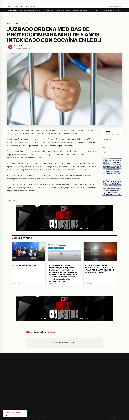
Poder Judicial (53, 139)
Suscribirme (114, 365)
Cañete (39, 388)
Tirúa (38, 399)
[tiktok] (17, 395)
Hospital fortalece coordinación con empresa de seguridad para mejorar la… (44, 2)
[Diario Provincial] (15, 16)
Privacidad (108, 417)
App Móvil (104, 396)
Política (69, 395)
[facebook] (7, 395)
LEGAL (97, 16)
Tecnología (70, 402)
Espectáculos (71, 406)
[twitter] (10, 395)
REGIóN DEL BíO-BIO (14, 23)
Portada (45, 16)
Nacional (69, 388)
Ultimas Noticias (84, 16)
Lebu (38, 406)
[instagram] (12, 395)
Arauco (39, 402)
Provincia (57, 16)
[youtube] (15, 395)
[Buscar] (120, 16)
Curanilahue (40, 392)
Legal (114, 417)
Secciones (70, 16)
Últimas (120, 417)
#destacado (11, 200)
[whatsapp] (20, 395)
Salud (68, 399)
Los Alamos (40, 395)
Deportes (70, 392)
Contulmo (40, 409)
